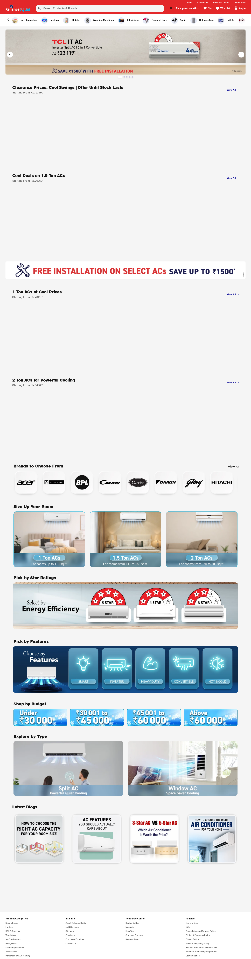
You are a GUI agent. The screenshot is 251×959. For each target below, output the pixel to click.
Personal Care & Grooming (17, 956)
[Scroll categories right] (243, 20)
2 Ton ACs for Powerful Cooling (43, 380)
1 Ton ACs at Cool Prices (37, 292)
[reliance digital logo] (17, 8)
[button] (184, 8)
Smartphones (11, 923)
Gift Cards (70, 935)
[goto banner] (39, 839)
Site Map (70, 931)
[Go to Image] (125, 52)
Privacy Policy (192, 939)
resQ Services (72, 927)
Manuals (130, 927)
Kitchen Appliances (14, 947)
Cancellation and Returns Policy (201, 931)
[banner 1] (120, 77)
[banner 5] (132, 77)
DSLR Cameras (12, 931)
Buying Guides (132, 923)
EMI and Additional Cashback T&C (202, 947)
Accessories (11, 951)
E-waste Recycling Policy (198, 943)
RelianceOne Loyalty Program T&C (202, 951)
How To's (130, 931)
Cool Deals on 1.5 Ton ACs (38, 175)
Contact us (202, 2)
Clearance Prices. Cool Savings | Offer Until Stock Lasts (67, 87)
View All (233, 466)
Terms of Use (192, 923)
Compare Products (134, 935)
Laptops (9, 927)
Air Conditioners (12, 939)
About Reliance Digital (76, 923)
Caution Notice (193, 956)
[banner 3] (127, 77)
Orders (189, 2)
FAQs (188, 927)
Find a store (240, 2)
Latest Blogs (24, 807)
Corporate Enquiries (75, 939)
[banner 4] (129, 77)
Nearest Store (132, 939)
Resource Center (221, 2)
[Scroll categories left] (8, 20)
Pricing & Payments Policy (198, 935)
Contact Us (71, 943)
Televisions (10, 935)
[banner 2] (124, 77)
